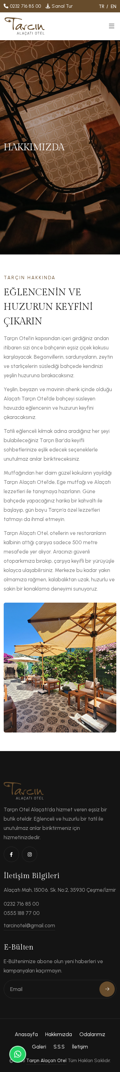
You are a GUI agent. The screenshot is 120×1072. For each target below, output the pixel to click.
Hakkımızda (58, 1034)
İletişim (80, 1047)
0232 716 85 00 (25, 6)
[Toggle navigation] (111, 28)
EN (113, 6)
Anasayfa (26, 1034)
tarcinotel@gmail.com (29, 925)
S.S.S (59, 1047)
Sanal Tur (62, 6)
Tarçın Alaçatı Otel (46, 1060)
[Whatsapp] (17, 1054)
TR (101, 6)
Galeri (39, 1047)
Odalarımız (92, 1034)
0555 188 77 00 (22, 913)
